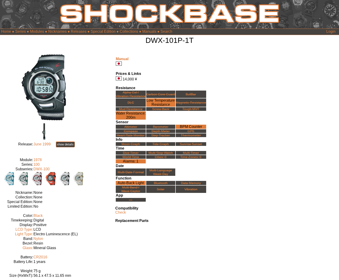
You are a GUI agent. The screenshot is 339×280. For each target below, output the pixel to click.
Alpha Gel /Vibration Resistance (131, 94)
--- (130, 200)
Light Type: (24, 234)
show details (65, 144)
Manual (122, 59)
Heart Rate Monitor (131, 135)
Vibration (190, 189)
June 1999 (42, 144)
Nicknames (57, 31)
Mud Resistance (131, 109)
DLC (131, 102)
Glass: (28, 248)
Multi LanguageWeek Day (160, 172)
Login (331, 31)
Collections (129, 31)
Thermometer (191, 135)
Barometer (160, 127)
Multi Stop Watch (161, 153)
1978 (37, 160)
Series (20, 31)
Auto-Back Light (131, 183)
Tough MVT (190, 109)
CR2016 (40, 257)
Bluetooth (161, 183)
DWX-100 (41, 169)
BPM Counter (191, 127)
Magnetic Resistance (191, 102)
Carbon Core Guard (160, 94)
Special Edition (103, 31)
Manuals (149, 31)
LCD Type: (24, 229)
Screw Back (160, 109)
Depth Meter (161, 131)
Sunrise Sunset (191, 144)
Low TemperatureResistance (160, 102)
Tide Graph (160, 144)
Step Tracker (160, 135)
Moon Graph (131, 144)
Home (6, 31)
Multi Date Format (131, 172)
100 (36, 164)
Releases (78, 31)
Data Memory (191, 183)
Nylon (38, 239)
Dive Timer (131, 153)
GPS (190, 131)
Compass (131, 131)
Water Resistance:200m (131, 115)
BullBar (191, 94)
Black (38, 216)
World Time (130, 157)
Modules (37, 31)
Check (120, 212)
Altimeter (130, 127)
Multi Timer (191, 153)
